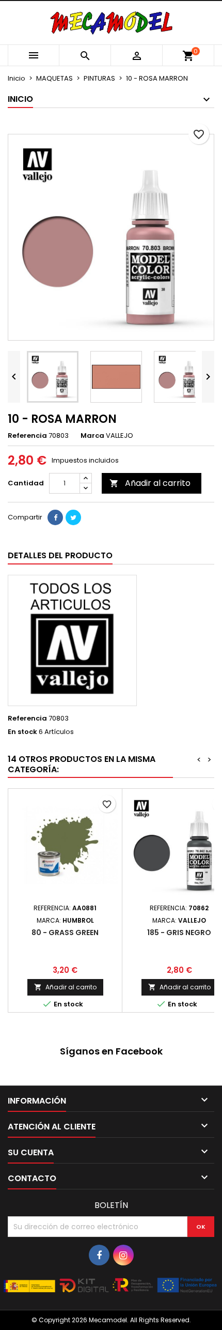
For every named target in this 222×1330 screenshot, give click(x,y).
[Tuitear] (73, 517)
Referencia (27, 435)
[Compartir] (55, 517)
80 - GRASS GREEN (65, 932)
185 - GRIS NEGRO (179, 932)
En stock (22, 732)
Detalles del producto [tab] (60, 555)
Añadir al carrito (150, 483)
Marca (92, 435)
